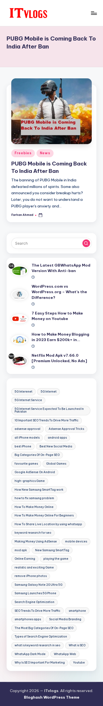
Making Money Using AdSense (36, 541)
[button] (86, 243)
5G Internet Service (28, 400)
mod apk (21, 550)
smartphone (77, 611)
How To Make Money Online (34, 507)
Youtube (79, 662)
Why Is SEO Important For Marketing (40, 662)
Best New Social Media (56, 446)
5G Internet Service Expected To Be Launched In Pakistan (49, 410)
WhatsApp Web (65, 654)
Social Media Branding (65, 619)
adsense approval (27, 429)
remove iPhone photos (31, 576)
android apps (57, 437)
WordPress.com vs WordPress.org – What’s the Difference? (59, 292)
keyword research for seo (33, 532)
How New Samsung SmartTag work (39, 489)
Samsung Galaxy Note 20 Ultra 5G (38, 585)
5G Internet (49, 391)
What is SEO (77, 645)
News (45, 153)
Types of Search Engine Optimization (41, 636)
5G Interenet (23, 391)
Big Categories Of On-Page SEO (37, 455)
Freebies (23, 153)
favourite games (26, 463)
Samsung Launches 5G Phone (35, 593)
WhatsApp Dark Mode (30, 654)
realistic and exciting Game (34, 567)
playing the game (55, 559)
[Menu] (93, 13)
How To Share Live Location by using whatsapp (48, 524)
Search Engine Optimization (34, 602)
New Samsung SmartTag (52, 550)
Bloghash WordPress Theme (51, 697)
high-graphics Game (30, 481)
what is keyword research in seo (37, 645)
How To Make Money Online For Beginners (44, 515)
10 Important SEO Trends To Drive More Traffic (47, 420)
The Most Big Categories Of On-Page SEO (44, 628)
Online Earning (25, 559)
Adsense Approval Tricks (66, 429)
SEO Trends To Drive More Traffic (37, 611)
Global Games (56, 463)
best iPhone (23, 446)
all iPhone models (27, 437)
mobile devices (76, 541)
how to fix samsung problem (34, 498)
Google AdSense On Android (35, 472)
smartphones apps (28, 619)
